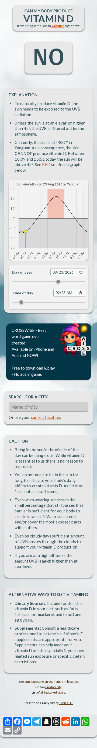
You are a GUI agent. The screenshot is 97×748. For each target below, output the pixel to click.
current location (45, 417)
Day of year (22, 272)
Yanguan (57, 26)
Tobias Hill (66, 703)
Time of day (22, 293)
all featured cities (52, 692)
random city (53, 687)
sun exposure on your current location (51, 681)
